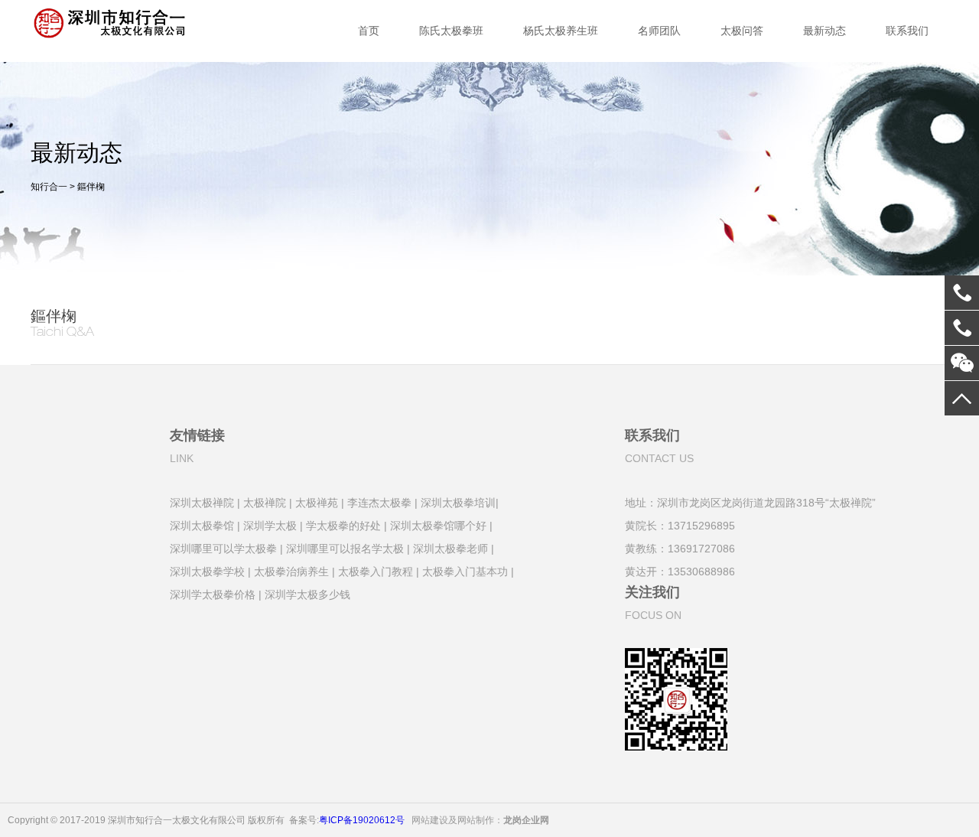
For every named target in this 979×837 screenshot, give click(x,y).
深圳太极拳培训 (458, 501)
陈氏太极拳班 (451, 30)
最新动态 (824, 30)
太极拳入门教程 (375, 570)
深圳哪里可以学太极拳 (223, 547)
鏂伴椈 (91, 186)
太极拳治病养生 (291, 570)
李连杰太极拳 (379, 501)
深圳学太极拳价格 (212, 593)
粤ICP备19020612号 (362, 817)
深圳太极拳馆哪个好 (438, 524)
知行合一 (49, 186)
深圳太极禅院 (202, 501)
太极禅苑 (316, 501)
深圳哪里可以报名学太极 (345, 547)
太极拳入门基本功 (465, 570)
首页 (368, 30)
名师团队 (659, 30)
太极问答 (741, 30)
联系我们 (907, 30)
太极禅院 (264, 501)
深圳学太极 (270, 524)
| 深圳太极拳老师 (447, 547)
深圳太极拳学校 (207, 570)
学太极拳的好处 (343, 524)
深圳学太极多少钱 (307, 593)
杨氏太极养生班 (560, 30)
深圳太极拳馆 (202, 524)
